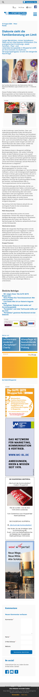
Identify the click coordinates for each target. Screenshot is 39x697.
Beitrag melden (16, 672)
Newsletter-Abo (31, 2)
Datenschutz (26, 687)
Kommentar (9, 619)
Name (7, 637)
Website (8, 646)
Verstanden (15, 695)
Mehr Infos (24, 695)
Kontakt (8, 687)
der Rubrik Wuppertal (9, 380)
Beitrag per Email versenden (12, 672)
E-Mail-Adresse (10, 642)
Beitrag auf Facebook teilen (7, 672)
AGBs (16, 687)
